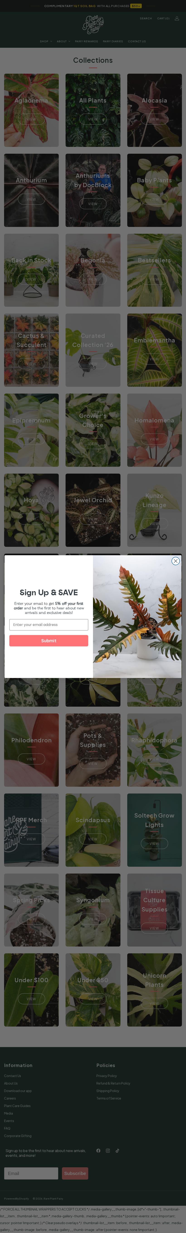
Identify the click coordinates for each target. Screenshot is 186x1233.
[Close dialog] (176, 561)
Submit (48, 640)
